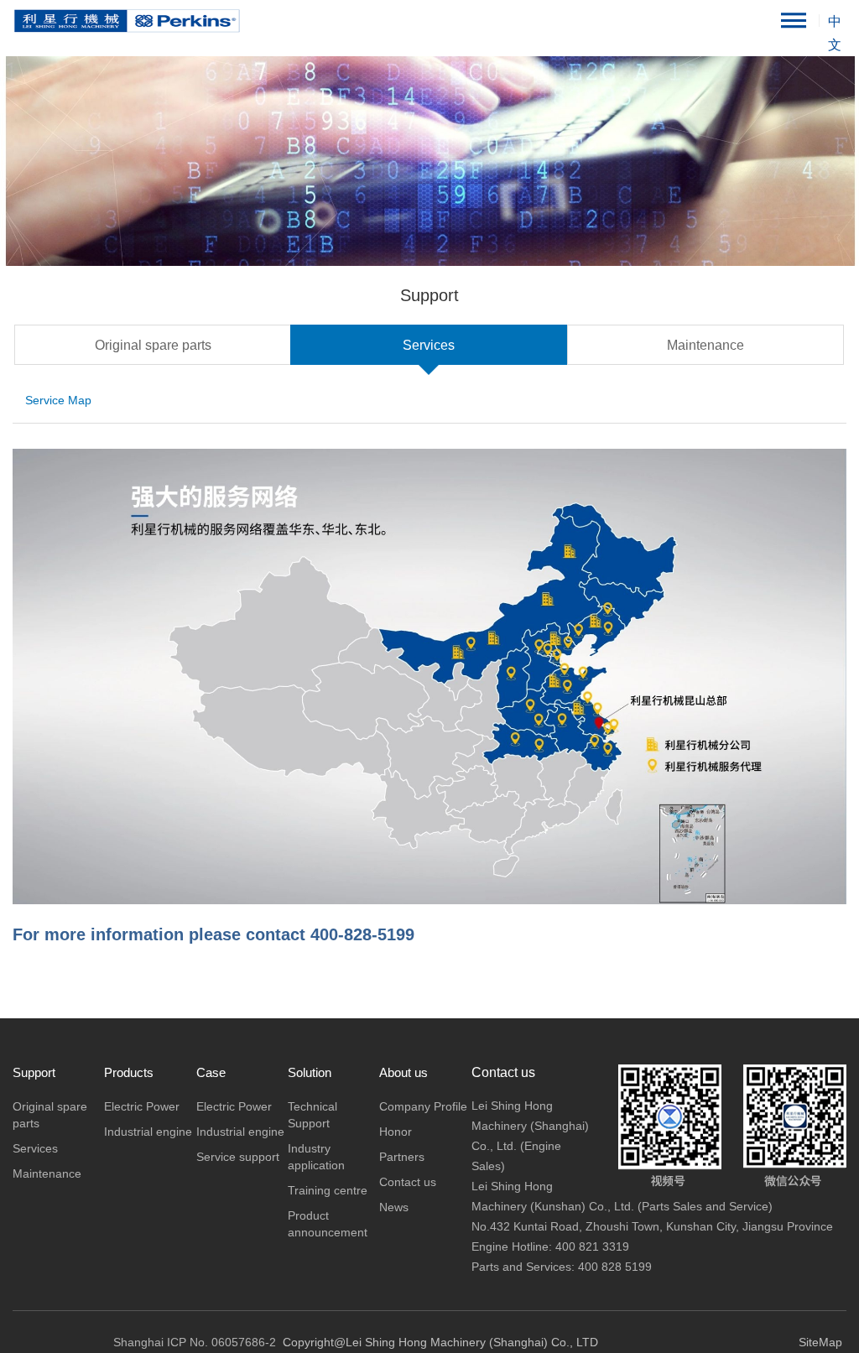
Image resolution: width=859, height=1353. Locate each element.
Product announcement (327, 1224)
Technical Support (312, 1115)
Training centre (327, 1190)
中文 (834, 24)
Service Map (58, 400)
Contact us (407, 1182)
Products (129, 1072)
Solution (309, 1072)
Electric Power (142, 1106)
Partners (401, 1156)
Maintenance (705, 345)
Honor (395, 1131)
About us (403, 1072)
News (394, 1207)
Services (429, 345)
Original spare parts (153, 345)
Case (211, 1072)
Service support (237, 1156)
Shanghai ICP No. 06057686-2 (194, 1342)
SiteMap (820, 1342)
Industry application (316, 1157)
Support (34, 1072)
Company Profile (423, 1106)
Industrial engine (148, 1131)
